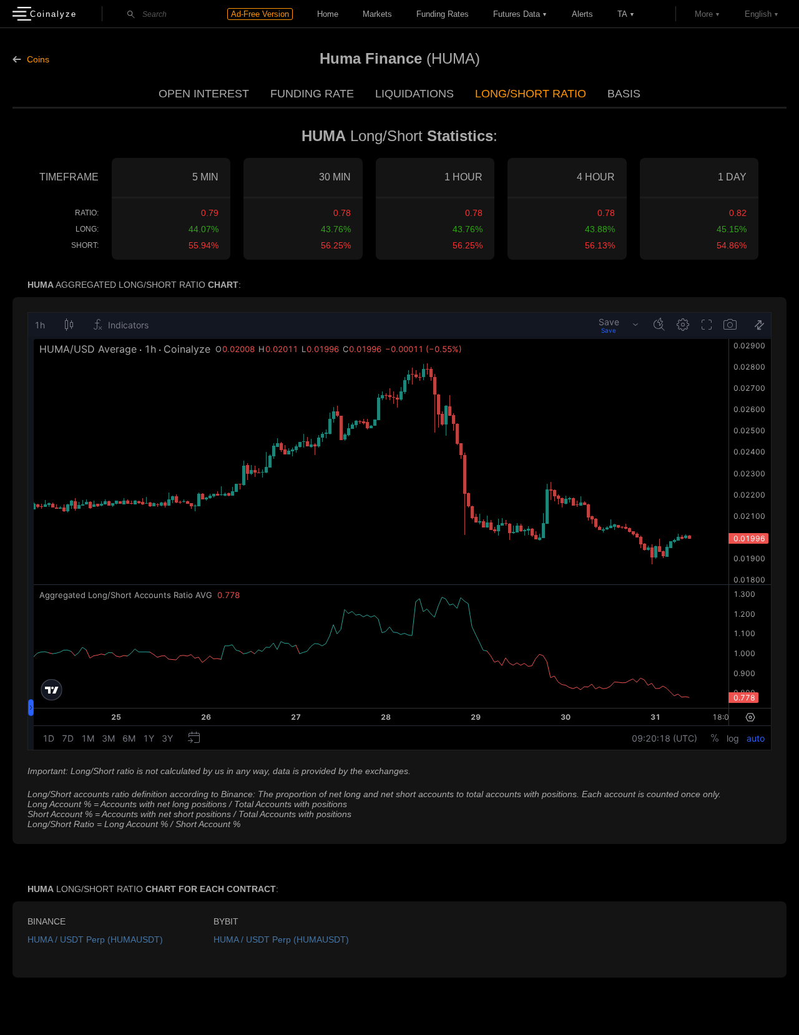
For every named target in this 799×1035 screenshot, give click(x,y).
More (704, 14)
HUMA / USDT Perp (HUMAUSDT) (95, 939)
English (758, 14)
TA (622, 14)
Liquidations (414, 93)
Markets (377, 14)
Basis (623, 93)
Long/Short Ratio (530, 93)
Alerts (582, 14)
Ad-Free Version (260, 14)
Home (327, 14)
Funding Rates (442, 14)
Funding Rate (312, 93)
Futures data (516, 14)
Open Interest (204, 93)
